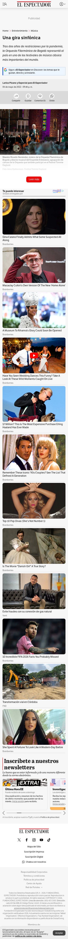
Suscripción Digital (34, 856)
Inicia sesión (18, 801)
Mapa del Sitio (34, 846)
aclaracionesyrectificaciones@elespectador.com (34, 908)
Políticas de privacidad (34, 880)
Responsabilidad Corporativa (34, 872)
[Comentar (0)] (40, 96)
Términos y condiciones (34, 876)
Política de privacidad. (50, 817)
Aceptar (59, 933)
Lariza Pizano (9, 83)
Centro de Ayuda (34, 883)
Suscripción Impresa (34, 851)
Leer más (34, 179)
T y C (30, 817)
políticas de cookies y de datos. (28, 936)
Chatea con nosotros (36, 861)
